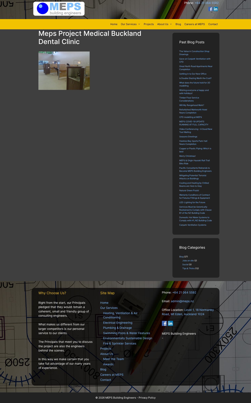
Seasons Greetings (188, 136)
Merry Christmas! (187, 156)
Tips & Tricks (188, 268)
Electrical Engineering (117, 322)
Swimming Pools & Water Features (126, 333)
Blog (178, 24)
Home (113, 24)
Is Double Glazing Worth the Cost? (195, 78)
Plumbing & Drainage (117, 327)
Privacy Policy (147, 397)
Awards (108, 364)
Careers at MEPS (194, 24)
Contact (213, 24)
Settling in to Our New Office (192, 73)
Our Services (129, 24)
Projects (149, 24)
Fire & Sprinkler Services (119, 343)
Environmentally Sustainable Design (127, 338)
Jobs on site (188, 260)
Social (185, 264)
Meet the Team (113, 359)
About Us (162, 24)
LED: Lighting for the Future (192, 202)
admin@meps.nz (182, 301)
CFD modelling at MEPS (190, 117)
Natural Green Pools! (189, 190)
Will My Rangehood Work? (191, 105)
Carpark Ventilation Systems (192, 225)
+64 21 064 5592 (207, 3)
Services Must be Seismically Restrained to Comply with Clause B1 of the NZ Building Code (195, 210)
